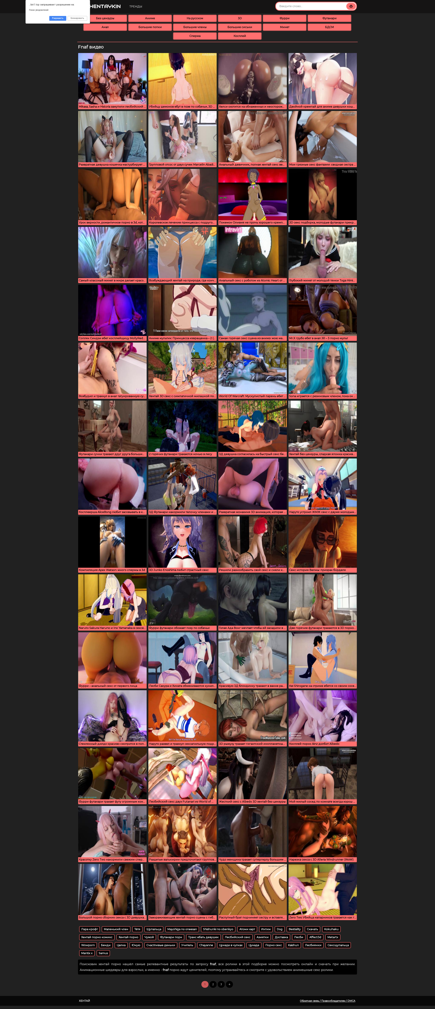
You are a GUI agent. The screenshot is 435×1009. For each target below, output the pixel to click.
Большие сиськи (240, 27)
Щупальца (153, 929)
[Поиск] (351, 6)
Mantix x (87, 953)
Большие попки (150, 27)
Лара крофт (89, 929)
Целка (121, 945)
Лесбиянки (313, 945)
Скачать (312, 929)
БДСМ (329, 27)
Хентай (84, 1000)
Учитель (187, 945)
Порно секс (273, 945)
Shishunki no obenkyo (218, 929)
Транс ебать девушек (203, 937)
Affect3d (315, 937)
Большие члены (195, 27)
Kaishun (293, 945)
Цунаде (254, 945)
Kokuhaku (331, 929)
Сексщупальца (338, 945)
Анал (105, 27)
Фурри (285, 18)
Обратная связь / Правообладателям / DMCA (327, 1000)
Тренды (135, 6)
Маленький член (116, 929)
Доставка (281, 937)
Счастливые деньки (160, 945)
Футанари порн (171, 937)
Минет (284, 27)
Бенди (106, 945)
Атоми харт (247, 929)
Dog (280, 929)
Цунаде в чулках (230, 945)
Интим (266, 929)
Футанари (330, 18)
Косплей (240, 36)
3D (240, 18)
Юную (136, 945)
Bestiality (295, 929)
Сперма (195, 36)
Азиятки (263, 937)
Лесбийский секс (237, 937)
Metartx (332, 937)
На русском (195, 18)
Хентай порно (128, 937)
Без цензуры (105, 18)
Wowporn (88, 945)
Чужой (149, 937)
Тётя (137, 929)
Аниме (150, 18)
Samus (103, 953)
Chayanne (206, 945)
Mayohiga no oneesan (182, 929)
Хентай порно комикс (96, 937)
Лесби (298, 937)
